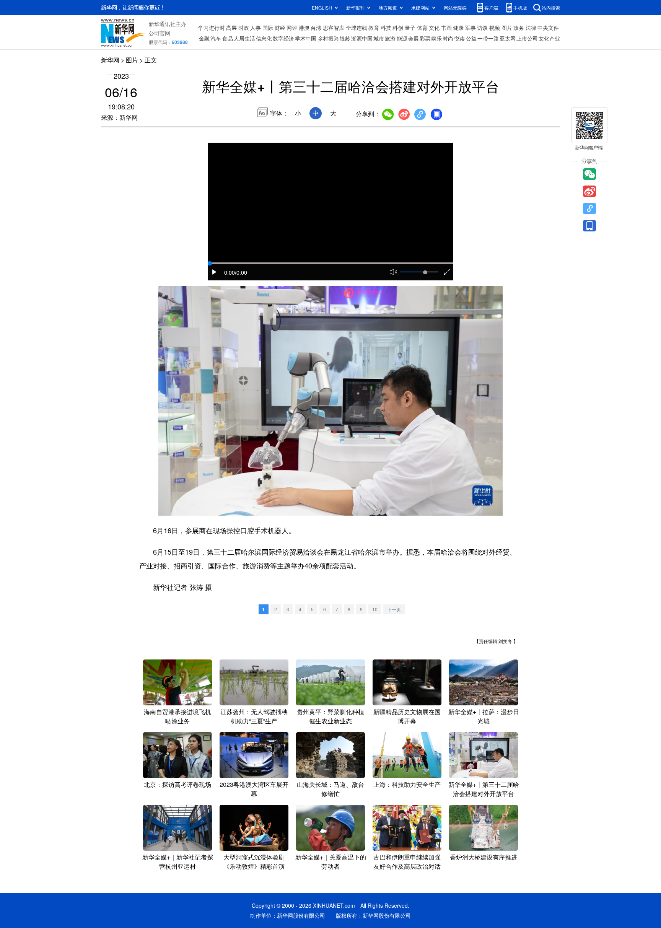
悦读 (459, 38)
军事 (470, 27)
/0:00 (241, 273)
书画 (446, 27)
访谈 (482, 27)
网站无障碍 (455, 7)
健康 (458, 27)
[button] (214, 272)
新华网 (110, 59)
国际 (267, 27)
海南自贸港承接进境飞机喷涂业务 (177, 716)
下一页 (394, 609)
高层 (231, 27)
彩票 (425, 38)
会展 (413, 38)
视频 (494, 27)
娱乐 (436, 38)
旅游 (390, 38)
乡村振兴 (328, 38)
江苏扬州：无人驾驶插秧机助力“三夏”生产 (254, 716)
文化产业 (549, 38)
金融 (204, 38)
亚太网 (508, 38)
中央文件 (548, 27)
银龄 (345, 38)
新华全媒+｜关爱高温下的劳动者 (330, 862)
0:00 (229, 273)
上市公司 (527, 38)
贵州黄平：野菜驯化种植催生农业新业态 (330, 716)
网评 (292, 27)
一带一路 (488, 38)
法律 (531, 27)
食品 (227, 38)
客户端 (491, 7)
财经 (280, 27)
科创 (397, 27)
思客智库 (333, 27)
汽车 (215, 38)
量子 (410, 27)
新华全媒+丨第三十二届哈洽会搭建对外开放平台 (483, 789)
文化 (434, 27)
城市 (378, 38)
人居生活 (244, 38)
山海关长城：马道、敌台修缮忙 (330, 789)
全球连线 (356, 27)
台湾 (316, 27)
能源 (402, 38)
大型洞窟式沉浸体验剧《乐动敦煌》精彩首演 (254, 862)
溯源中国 (362, 38)
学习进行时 (211, 27)
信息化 (264, 38)
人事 (255, 27)
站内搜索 (551, 7)
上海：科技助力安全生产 (407, 784)
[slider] (425, 272)
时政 (243, 27)
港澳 (304, 27)
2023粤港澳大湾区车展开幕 (254, 789)
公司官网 (159, 33)
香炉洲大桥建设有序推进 (483, 857)
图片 (506, 27)
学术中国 (305, 38)
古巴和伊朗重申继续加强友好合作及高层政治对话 (407, 862)
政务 (518, 27)
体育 (422, 27)
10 (375, 609)
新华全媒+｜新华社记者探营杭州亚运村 (177, 862)
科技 (386, 27)
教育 (373, 27)
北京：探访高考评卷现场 (177, 784)
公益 (471, 38)
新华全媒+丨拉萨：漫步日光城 (483, 716)
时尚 (448, 38)
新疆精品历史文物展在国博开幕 (407, 716)
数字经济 (283, 38)
